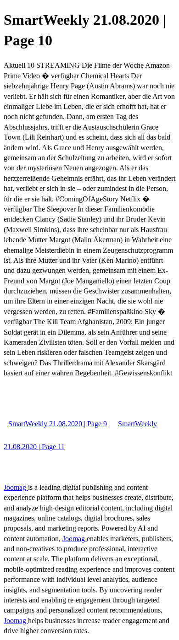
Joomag (16, 487)
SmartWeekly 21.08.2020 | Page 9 (57, 424)
